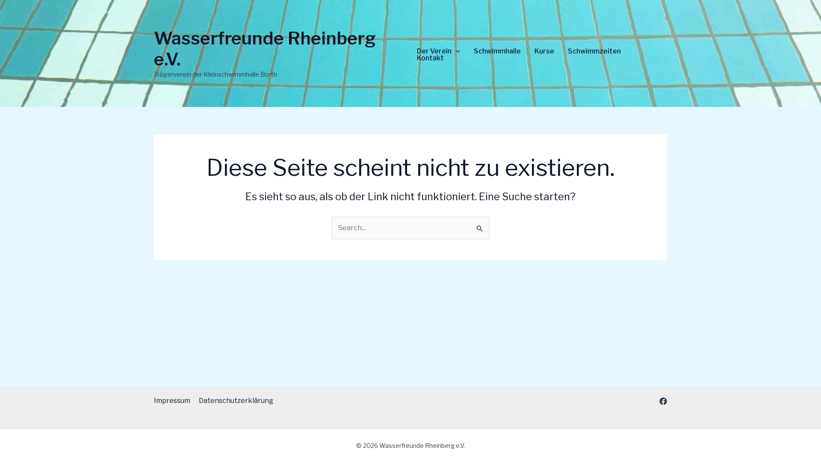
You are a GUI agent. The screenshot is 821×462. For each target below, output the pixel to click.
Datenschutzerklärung (236, 401)
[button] (456, 51)
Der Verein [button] (434, 51)
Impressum (172, 401)
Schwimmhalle (497, 51)
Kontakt (430, 58)
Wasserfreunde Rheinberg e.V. (265, 48)
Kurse (544, 51)
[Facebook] (663, 401)
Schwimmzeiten (594, 51)
